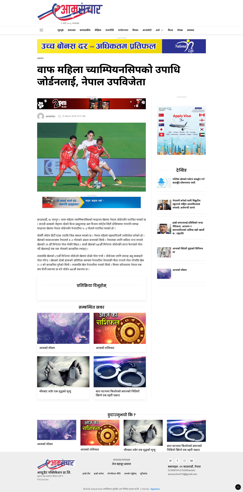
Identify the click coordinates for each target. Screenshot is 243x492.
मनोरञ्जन (123, 30)
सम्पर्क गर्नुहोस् (130, 473)
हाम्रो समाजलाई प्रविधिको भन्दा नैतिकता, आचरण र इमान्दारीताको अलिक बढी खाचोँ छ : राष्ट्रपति (188, 228)
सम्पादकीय (85, 30)
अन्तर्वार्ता (146, 30)
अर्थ (158, 30)
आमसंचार (50, 116)
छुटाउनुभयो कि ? (122, 414)
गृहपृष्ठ (61, 30)
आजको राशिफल (105, 348)
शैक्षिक (98, 30)
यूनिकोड (143, 473)
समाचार (72, 30)
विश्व (170, 30)
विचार (135, 30)
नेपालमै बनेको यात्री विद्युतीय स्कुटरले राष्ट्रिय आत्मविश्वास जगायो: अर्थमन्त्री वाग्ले (186, 204)
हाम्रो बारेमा (99, 473)
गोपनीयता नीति (114, 473)
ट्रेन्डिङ (181, 170)
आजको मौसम (47, 348)
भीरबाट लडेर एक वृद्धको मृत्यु (55, 391)
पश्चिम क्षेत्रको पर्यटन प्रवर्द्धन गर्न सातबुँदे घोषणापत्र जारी (188, 180)
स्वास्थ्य (190, 30)
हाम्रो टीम (86, 473)
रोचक (180, 30)
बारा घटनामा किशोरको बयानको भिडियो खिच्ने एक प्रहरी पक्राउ (118, 393)
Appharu (155, 488)
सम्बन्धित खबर (91, 307)
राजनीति (109, 30)
